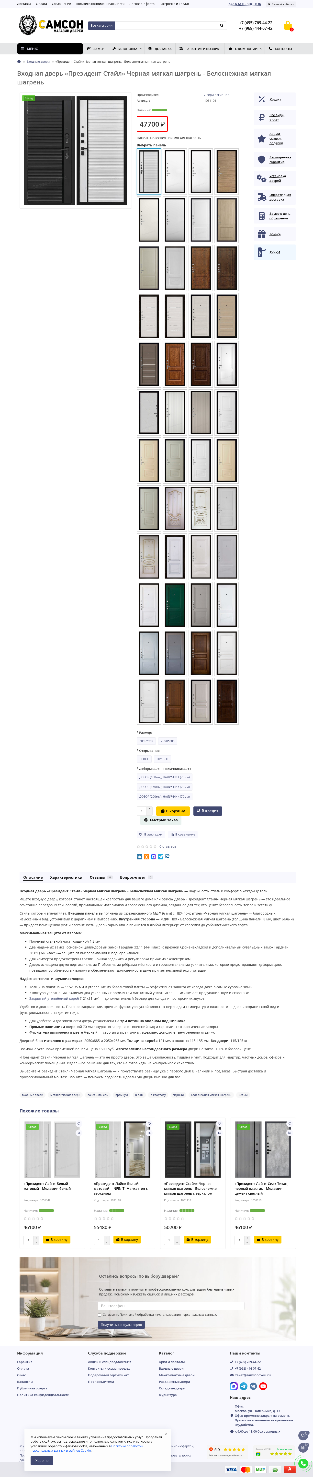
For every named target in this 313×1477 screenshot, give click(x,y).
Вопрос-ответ (135, 877)
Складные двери (172, 1388)
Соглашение (61, 3)
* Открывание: (148, 750)
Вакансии (25, 1381)
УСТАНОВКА (127, 49)
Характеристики (66, 877)
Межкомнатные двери (177, 1375)
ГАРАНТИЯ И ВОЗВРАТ (203, 49)
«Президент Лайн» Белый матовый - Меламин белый (47, 1186)
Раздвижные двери (174, 1381)
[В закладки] (79, 1123)
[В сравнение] (79, 1133)
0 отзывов (167, 846)
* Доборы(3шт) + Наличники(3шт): (164, 768)
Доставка (24, 3)
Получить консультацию (121, 1324)
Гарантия (24, 1362)
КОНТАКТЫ (283, 49)
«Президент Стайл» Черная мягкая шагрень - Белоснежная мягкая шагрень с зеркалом (191, 1188)
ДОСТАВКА (163, 49)
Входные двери (38, 61)
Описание (33, 877)
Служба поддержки (107, 1353)
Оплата (41, 3)
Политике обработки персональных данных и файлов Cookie (87, 1448)
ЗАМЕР (98, 49)
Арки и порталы (172, 1362)
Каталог (166, 1353)
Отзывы (100, 877)
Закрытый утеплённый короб (54, 998)
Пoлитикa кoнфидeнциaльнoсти (100, 3)
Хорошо (41, 1460)
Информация (30, 1353)
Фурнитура (168, 1395)
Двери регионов (216, 94)
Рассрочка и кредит (174, 3)
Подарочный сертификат (108, 1375)
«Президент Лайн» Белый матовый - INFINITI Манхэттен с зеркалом (121, 1188)
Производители (101, 1381)
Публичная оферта (32, 1388)
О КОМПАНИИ (246, 49)
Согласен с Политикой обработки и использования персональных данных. (160, 1315)
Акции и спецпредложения (109, 1362)
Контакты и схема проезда (109, 1368)
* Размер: (144, 732)
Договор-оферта (142, 3)
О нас (21, 1375)
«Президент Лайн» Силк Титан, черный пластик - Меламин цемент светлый (261, 1188)
